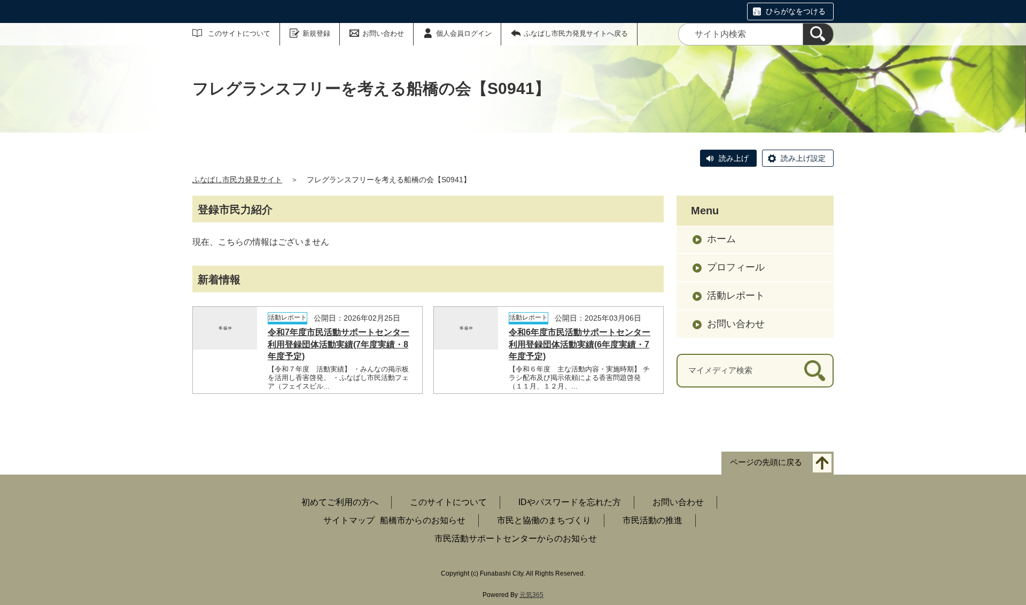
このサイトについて (239, 33)
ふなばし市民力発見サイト (237, 179)
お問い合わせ (383, 33)
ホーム (721, 239)
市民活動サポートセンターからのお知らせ (515, 538)
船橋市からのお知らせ (422, 520)
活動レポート (736, 295)
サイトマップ (349, 520)
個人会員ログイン (464, 33)
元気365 (531, 595)
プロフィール (736, 267)
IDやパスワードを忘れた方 (569, 502)
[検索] (818, 34)
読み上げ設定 (803, 158)
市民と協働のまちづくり (544, 520)
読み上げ (734, 158)
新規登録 (316, 33)
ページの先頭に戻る (766, 462)
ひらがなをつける (796, 11)
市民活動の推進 (652, 520)
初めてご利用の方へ (339, 502)
